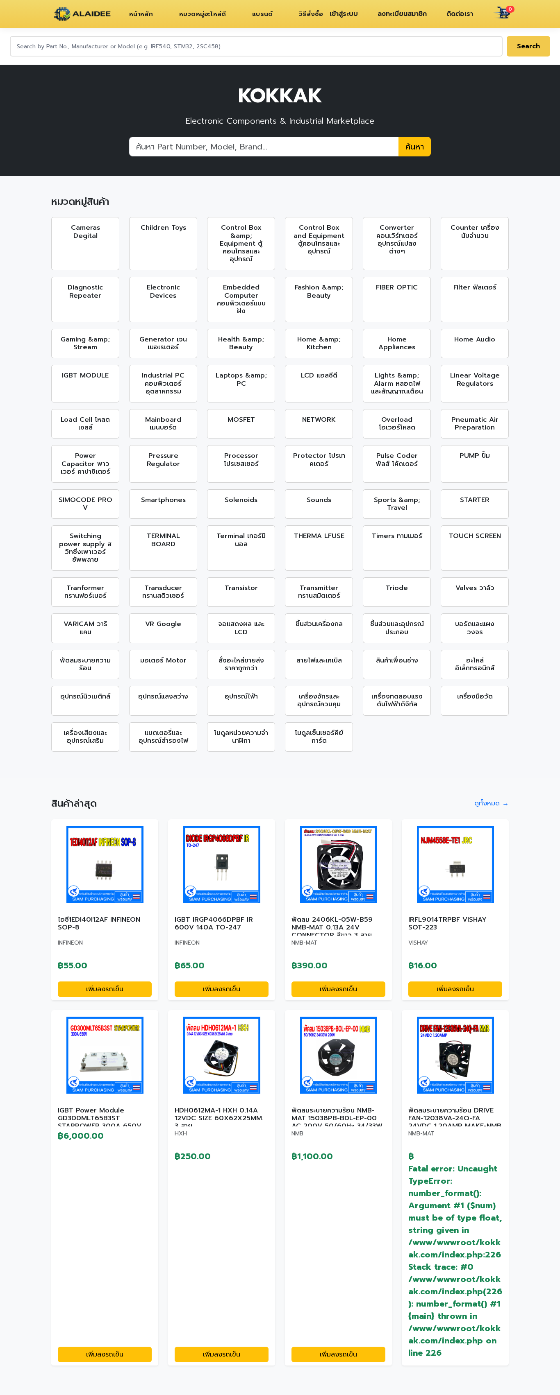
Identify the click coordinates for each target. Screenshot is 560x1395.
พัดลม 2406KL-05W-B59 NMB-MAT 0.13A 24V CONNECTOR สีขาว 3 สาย (332, 927)
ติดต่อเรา (459, 14)
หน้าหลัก (141, 14)
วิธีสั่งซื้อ (311, 14)
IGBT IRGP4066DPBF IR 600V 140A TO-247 (214, 923)
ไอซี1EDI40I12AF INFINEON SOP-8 (99, 923)
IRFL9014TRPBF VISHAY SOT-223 (447, 923)
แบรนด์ (262, 14)
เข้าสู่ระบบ (344, 14)
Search (528, 46)
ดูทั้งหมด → (491, 803)
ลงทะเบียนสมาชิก (402, 14)
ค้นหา (414, 146)
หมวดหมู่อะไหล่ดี (202, 14)
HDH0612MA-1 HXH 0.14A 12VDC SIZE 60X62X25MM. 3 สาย (219, 1118)
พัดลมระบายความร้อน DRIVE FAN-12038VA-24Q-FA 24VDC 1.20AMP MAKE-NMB (454, 1118)
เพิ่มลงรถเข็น (104, 989)
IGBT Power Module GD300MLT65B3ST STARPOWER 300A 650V (99, 1118)
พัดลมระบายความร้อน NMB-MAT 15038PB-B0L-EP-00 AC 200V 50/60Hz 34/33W (336, 1118)
